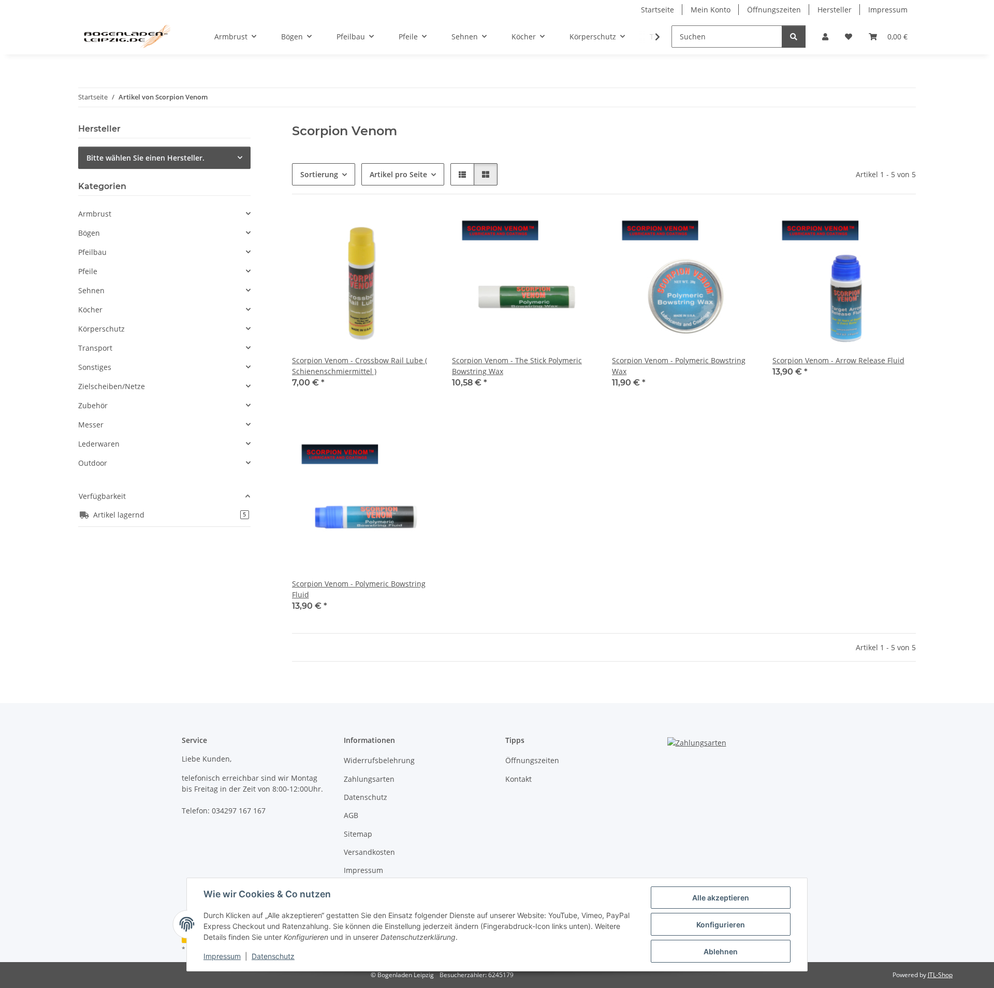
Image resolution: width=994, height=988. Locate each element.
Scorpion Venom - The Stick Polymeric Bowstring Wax (517, 365)
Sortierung (319, 174)
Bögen (89, 233)
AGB (351, 815)
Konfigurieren (720, 924)
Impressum (222, 956)
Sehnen (91, 290)
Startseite (657, 10)
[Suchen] (794, 36)
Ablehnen (721, 951)
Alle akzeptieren (720, 897)
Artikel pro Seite (398, 174)
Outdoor (92, 463)
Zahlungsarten (369, 779)
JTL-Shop (940, 974)
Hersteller (834, 10)
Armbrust (94, 214)
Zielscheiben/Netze (111, 386)
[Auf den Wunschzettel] (417, 228)
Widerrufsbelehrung (379, 760)
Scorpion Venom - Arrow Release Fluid (838, 360)
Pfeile (87, 271)
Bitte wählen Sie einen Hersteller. (145, 158)
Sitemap (358, 834)
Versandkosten (369, 852)
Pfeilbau (92, 252)
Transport (95, 348)
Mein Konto (710, 10)
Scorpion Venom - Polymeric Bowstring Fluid (359, 589)
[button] (825, 36)
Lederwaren (99, 444)
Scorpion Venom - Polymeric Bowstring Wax (679, 365)
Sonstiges (94, 367)
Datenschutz (273, 956)
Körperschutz (101, 329)
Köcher (90, 309)
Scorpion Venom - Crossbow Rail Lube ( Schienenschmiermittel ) (359, 365)
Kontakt (518, 779)
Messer (91, 424)
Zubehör (93, 405)
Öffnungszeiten (774, 10)
